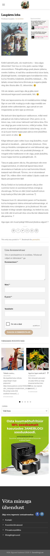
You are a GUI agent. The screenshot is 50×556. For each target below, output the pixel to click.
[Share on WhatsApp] (13, 231)
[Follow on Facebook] (37, 514)
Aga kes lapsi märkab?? (37, 373)
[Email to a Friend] (27, 231)
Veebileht (9, 309)
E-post (8, 297)
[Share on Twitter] (23, 231)
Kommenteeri (11, 262)
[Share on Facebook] (18, 231)
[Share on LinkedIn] (36, 231)
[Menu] (3, 4)
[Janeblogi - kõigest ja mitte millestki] (25, 4)
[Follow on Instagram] (42, 514)
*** (20, 240)
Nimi (7, 285)
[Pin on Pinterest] (32, 231)
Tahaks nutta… (9, 373)
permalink (36, 240)
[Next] (47, 373)
